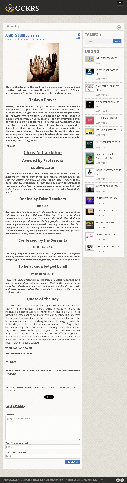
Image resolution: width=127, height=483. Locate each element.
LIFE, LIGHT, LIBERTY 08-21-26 (109, 130)
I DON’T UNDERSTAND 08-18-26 (109, 172)
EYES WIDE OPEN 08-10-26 (107, 246)
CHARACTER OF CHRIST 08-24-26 (108, 88)
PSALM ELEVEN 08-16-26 (106, 198)
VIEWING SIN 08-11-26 (105, 234)
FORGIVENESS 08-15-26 (106, 210)
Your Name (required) (16, 443)
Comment (10, 414)
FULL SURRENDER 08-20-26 (108, 142)
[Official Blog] (118, 480)
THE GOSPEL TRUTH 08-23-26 (108, 104)
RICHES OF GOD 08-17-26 (107, 186)
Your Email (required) (16, 452)
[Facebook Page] (122, 480)
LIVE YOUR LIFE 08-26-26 (106, 58)
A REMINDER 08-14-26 (105, 222)
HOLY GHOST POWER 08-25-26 (108, 72)
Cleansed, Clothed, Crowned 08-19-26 (104, 156)
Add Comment (41, 39)
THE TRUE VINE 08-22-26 (106, 118)
